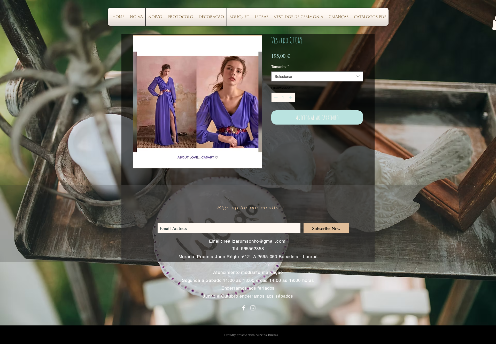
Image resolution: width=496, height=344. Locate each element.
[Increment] (291, 97)
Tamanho (280, 66)
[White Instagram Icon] (253, 308)
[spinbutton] (283, 97)
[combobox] (317, 76)
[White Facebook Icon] (243, 308)
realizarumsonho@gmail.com (254, 241)
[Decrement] (275, 97)
